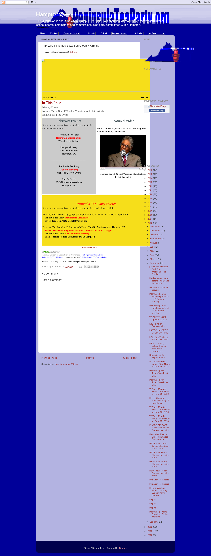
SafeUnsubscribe (86, 257)
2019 (150, 198)
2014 (150, 219)
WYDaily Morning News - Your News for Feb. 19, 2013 (159, 364)
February (155, 263)
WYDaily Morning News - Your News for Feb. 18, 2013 (159, 391)
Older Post (130, 357)
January (154, 522)
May (152, 251)
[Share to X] (91, 266)
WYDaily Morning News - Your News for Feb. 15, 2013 (159, 418)
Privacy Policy (101, 257)
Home (90, 357)
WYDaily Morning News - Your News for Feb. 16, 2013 (159, 409)
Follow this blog (157, 111)
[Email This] (85, 266)
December (155, 226)
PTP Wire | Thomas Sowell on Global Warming (159, 514)
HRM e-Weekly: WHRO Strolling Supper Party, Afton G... (158, 492)
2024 (150, 178)
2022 (150, 186)
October (154, 234)
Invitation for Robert (159, 480)
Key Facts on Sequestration (157, 325)
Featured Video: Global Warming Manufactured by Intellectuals (73, 111)
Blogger (123, 548)
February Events (50, 107)
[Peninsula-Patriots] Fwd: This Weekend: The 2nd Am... (158, 270)
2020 (150, 194)
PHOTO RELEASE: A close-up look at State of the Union (159, 427)
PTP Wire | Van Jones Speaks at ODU (158, 373)
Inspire (152, 499)
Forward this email (89, 248)
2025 (150, 174)
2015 (150, 215)
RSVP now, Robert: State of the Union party (159, 455)
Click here (73, 52)
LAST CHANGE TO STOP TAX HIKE (158, 331)
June (152, 247)
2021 (150, 190)
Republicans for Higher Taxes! (157, 356)
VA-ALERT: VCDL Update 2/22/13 (158, 318)
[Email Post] (80, 266)
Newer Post (49, 357)
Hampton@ (50, 14)
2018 (150, 202)
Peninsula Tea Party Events (55, 114)
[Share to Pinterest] (97, 266)
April (152, 255)
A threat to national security (158, 288)
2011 (150, 531)
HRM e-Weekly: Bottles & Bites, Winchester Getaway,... (157, 347)
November (155, 230)
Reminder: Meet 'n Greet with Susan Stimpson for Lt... (159, 436)
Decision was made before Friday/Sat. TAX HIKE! (159, 280)
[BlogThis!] (88, 266)
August (153, 243)
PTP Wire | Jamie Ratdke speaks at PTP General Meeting (159, 298)
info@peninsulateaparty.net (93, 255)
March (153, 259)
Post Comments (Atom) (66, 364)
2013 (150, 223)
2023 (150, 182)
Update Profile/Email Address (52, 257)
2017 (150, 206)
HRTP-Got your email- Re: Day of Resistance (159, 400)
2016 (150, 211)
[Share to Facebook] (94, 266)
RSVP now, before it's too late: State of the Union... (159, 446)
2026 (150, 170)
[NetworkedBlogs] (157, 106)
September (155, 239)
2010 (150, 535)
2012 (150, 527)
